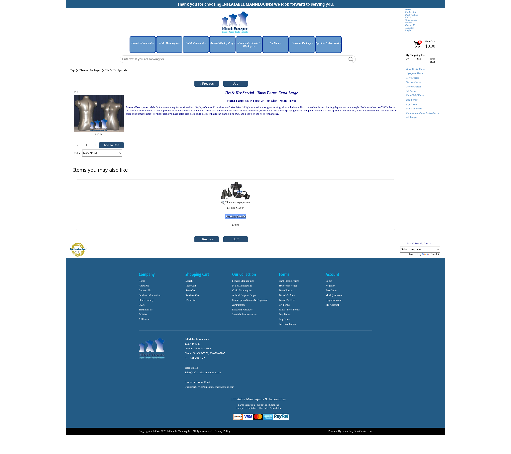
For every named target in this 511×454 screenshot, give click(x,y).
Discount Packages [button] (302, 43)
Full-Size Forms (414, 108)
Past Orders (332, 290)
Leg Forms (411, 104)
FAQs (142, 304)
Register (330, 285)
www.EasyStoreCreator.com (357, 431)
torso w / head (287, 299)
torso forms (285, 290)
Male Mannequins (242, 285)
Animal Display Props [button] (222, 43)
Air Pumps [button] (275, 43)
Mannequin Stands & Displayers (422, 113)
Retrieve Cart (192, 295)
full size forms (287, 323)
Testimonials (411, 20)
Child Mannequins (242, 290)
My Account (332, 304)
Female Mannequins (243, 280)
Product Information (149, 295)
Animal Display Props (244, 295)
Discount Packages (242, 309)
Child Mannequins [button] (196, 43)
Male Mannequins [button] (169, 43)
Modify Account (334, 295)
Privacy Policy (222, 431)
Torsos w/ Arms (414, 82)
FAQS (408, 17)
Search (189, 280)
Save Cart (190, 290)
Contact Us (410, 25)
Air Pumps (411, 117)
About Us (144, 285)
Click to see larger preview (237, 202)
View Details (383, 184)
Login (408, 30)
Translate (435, 254)
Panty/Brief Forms (415, 95)
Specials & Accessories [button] (328, 43)
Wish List (190, 299)
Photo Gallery (411, 15)
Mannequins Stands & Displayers (250, 299)
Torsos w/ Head (413, 86)
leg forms (284, 319)
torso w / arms (287, 295)
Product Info (411, 12)
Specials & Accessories (244, 314)
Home (408, 10)
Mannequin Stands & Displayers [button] (249, 45)
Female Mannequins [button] (142, 43)
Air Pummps (238, 304)
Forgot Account (334, 299)
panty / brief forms (289, 309)
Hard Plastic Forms (416, 69)
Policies (408, 23)
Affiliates (409, 28)
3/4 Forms (411, 91)
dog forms (285, 314)
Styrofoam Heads (414, 73)
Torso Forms (412, 77)
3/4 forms (284, 304)
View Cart (190, 285)
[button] (142, 46)
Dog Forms (412, 99)
